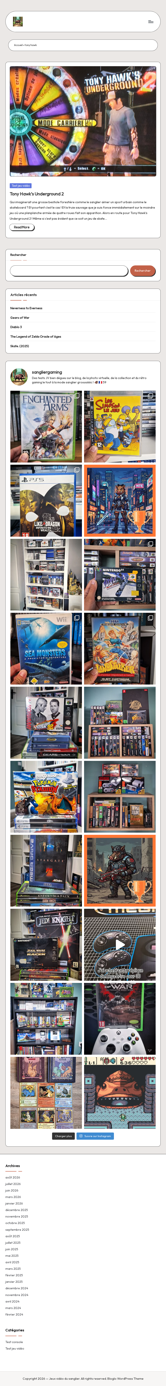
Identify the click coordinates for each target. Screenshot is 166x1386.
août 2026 (12, 1177)
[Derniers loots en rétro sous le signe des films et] (46, 871)
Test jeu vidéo (21, 186)
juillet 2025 (13, 1243)
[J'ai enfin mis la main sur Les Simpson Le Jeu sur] (120, 427)
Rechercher (18, 255)
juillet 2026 (13, 1184)
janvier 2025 (14, 1282)
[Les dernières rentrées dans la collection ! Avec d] (46, 945)
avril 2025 (12, 1262)
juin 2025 (11, 1249)
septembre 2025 (17, 1230)
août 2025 (12, 1236)
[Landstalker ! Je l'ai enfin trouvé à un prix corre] (120, 649)
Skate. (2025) (19, 346)
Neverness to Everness (26, 308)
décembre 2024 (16, 1288)
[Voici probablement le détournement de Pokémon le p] (46, 1093)
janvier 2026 (14, 1203)
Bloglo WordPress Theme (125, 1379)
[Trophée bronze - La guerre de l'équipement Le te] (120, 871)
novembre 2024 (16, 1295)
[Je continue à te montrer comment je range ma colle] (46, 575)
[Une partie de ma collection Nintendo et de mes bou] (46, 1019)
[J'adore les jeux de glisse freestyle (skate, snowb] (120, 575)
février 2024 (14, 1314)
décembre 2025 (16, 1210)
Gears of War (19, 318)
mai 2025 (12, 1256)
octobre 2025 (15, 1223)
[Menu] (150, 21)
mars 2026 (13, 1197)
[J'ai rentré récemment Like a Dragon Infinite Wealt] (46, 500)
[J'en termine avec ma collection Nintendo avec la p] (120, 722)
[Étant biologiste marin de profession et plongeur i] (46, 649)
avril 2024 (12, 1301)
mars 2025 (13, 1269)
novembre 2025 (16, 1216)
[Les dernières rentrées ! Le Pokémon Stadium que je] (46, 797)
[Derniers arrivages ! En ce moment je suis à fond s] (46, 722)
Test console (14, 1342)
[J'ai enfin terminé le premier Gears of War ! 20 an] (120, 1019)
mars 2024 (13, 1308)
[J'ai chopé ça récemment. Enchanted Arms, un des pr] (46, 427)
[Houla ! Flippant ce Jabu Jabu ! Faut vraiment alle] (120, 1093)
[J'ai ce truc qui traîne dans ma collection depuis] (120, 945)
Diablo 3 (16, 327)
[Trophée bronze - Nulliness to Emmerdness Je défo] (120, 500)
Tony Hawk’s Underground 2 (37, 193)
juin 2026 (11, 1190)
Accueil (18, 45)
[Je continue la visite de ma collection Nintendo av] (120, 797)
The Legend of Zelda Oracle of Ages (35, 336)
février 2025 (14, 1275)
